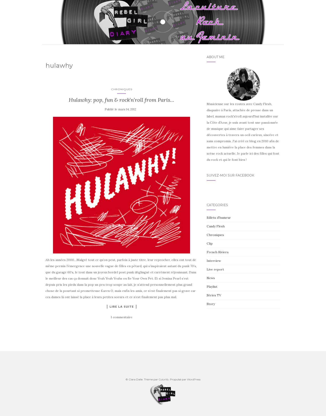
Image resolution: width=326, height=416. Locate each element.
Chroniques (121, 89)
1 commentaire (121, 317)
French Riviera (217, 252)
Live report (215, 269)
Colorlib (164, 379)
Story (211, 304)
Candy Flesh (216, 226)
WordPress (193, 379)
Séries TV (214, 295)
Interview (214, 261)
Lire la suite (122, 306)
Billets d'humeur (219, 218)
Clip (210, 243)
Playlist (212, 287)
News (211, 278)
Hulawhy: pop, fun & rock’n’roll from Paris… (121, 99)
